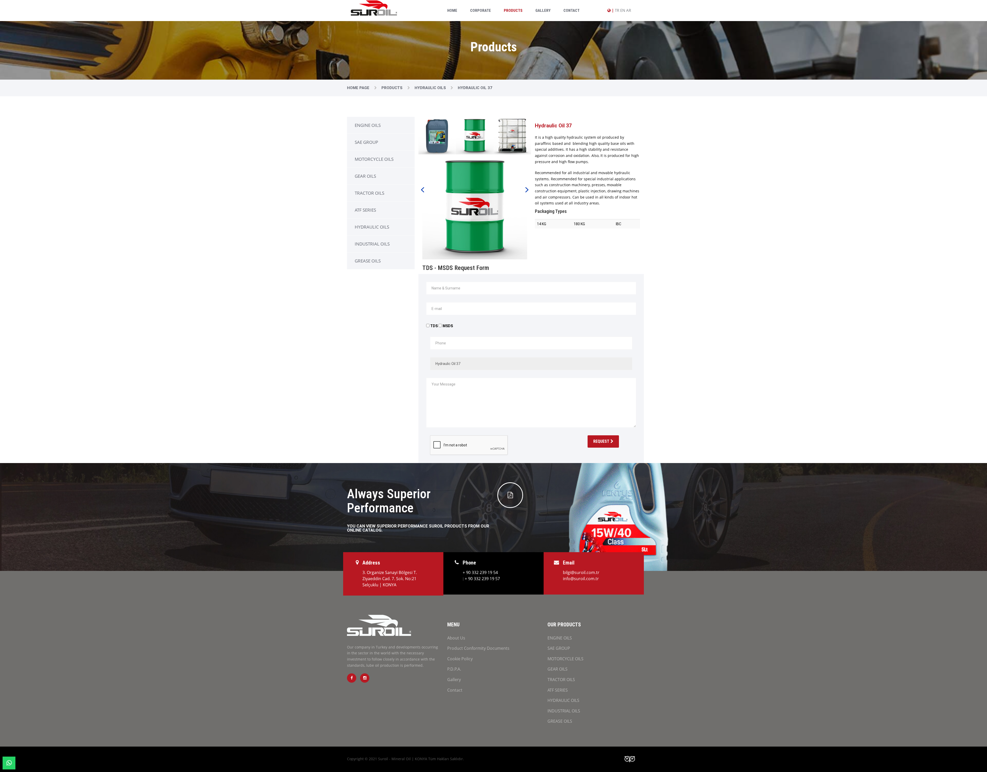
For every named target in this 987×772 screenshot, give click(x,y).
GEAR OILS (365, 176)
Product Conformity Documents (478, 648)
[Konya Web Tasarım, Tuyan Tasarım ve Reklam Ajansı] (631, 759)
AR (628, 10)
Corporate (480, 10)
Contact (571, 10)
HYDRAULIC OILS (372, 227)
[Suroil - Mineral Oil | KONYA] (374, 8)
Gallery (543, 10)
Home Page (358, 88)
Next (527, 189)
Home (452, 10)
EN (622, 10)
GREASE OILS (368, 261)
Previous (422, 189)
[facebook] (351, 678)
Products (513, 10)
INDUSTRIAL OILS (372, 244)
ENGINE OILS (368, 125)
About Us (456, 638)
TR (617, 10)
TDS (434, 326)
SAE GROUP (366, 142)
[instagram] (364, 678)
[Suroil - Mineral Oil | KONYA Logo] (379, 629)
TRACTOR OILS (369, 193)
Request (601, 441)
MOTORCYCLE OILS (374, 159)
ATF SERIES (365, 210)
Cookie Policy (460, 659)
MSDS (448, 326)
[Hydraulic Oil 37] (474, 206)
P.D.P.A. (454, 669)
